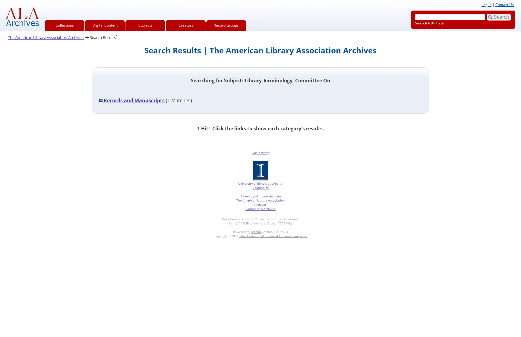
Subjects (145, 25)
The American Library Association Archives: (46, 37)
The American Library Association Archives (260, 202)
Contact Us (504, 4)
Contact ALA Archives (260, 209)
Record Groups (226, 25)
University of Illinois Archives (260, 196)
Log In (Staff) (261, 153)
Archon (256, 232)
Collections (64, 25)
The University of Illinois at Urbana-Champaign (273, 236)
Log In (486, 4)
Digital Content (105, 25)
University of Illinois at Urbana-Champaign (260, 185)
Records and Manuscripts (134, 100)
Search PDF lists (429, 23)
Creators (185, 25)
